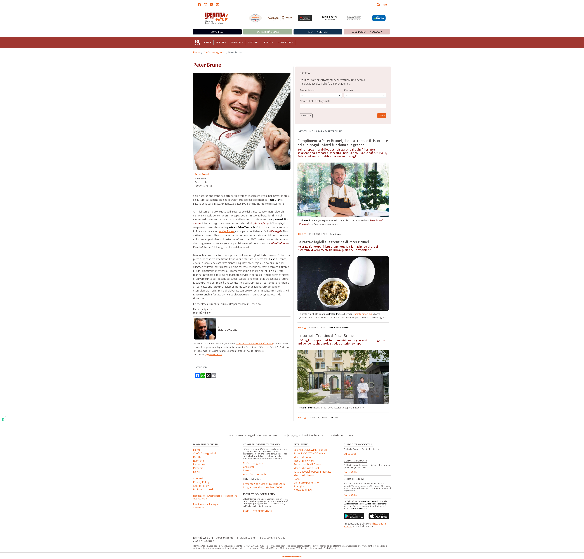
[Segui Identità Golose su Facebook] (199, 4)
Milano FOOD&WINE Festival (310, 449)
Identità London (303, 457)
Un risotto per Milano (306, 482)
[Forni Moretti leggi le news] (304, 18)
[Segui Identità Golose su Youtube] (218, 4)
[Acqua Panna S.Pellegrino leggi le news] (255, 18)
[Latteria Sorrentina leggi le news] (379, 18)
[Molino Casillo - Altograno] (280, 18)
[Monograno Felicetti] (354, 18)
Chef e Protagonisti (204, 453)
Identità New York (304, 460)
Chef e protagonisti (214, 52)
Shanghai (299, 486)
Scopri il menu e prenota (257, 510)
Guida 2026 (350, 453)
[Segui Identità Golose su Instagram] (205, 4)
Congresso (217, 32)
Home (196, 52)
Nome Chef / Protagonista (315, 101)
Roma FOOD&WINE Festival (309, 453)
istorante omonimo (362, 314)
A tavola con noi (303, 489)
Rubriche (236, 42)
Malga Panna (226, 231)
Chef (206, 42)
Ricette (220, 42)
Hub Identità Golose (267, 32)
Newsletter (285, 42)
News (196, 471)
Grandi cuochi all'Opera (307, 464)
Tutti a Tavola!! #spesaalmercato (312, 471)
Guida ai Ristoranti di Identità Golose (254, 343)
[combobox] (343, 106)
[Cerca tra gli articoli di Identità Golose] (379, 4)
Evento (348, 90)
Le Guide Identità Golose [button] (366, 32)
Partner (253, 42)
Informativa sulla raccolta (292, 556)
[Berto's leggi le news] (329, 18)
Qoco (297, 478)
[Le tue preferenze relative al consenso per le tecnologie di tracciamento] (3, 419)
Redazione (199, 464)
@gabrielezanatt (214, 354)
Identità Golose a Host (306, 468)
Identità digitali (318, 32)
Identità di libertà (304, 475)
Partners (198, 468)
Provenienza (307, 90)
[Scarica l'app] (354, 516)
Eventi (268, 42)
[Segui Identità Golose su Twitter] (212, 4)
